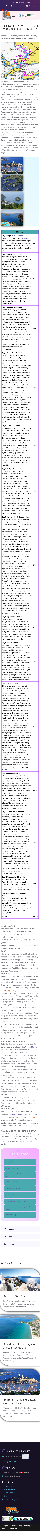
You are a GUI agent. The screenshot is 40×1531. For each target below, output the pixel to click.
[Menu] (13, 15)
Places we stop (10, 1489)
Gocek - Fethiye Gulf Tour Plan (16, 1201)
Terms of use (9, 1493)
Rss (5, 1496)
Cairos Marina (17, 236)
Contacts (8, 1486)
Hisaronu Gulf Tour (11, 1182)
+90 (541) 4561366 (11, 1472)
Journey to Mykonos (12, 1188)
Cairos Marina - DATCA (13, 1456)
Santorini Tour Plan (12, 1168)
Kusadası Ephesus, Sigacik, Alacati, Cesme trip (18, 1208)
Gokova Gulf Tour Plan (13, 1195)
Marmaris (32, 6)
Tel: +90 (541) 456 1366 (21, 3)
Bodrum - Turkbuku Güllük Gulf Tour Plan (18, 1175)
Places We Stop (10, 1215)
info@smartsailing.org (18, 1114)
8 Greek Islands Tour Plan (14, 1162)
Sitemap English (11, 1499)
